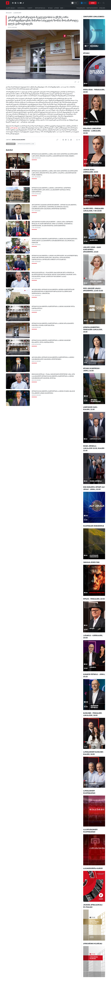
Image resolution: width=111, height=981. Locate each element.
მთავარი (9, 12)
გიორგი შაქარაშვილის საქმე (26, 143)
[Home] (7, 3)
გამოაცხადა (14, 128)
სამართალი (17, 12)
